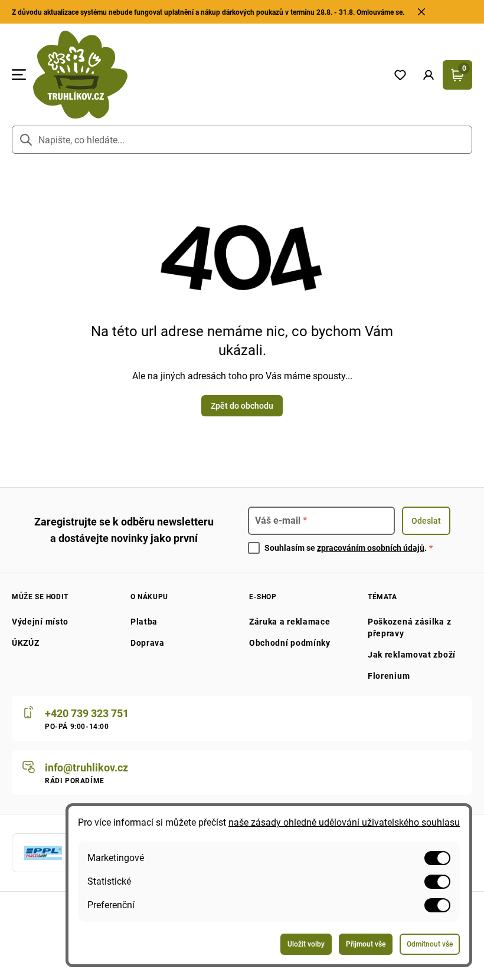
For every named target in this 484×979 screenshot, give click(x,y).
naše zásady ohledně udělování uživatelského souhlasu (344, 822)
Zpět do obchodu (242, 405)
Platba (144, 621)
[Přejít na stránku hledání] (26, 140)
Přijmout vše (365, 944)
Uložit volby (306, 944)
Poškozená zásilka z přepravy (409, 627)
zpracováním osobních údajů (370, 548)
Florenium (389, 676)
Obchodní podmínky (290, 643)
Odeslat (426, 520)
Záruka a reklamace (290, 621)
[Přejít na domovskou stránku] (206, 75)
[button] (428, 75)
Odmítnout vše (430, 944)
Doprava (147, 643)
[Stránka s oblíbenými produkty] (400, 75)
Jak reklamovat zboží (412, 654)
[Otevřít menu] (19, 75)
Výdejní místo (40, 621)
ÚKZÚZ (26, 643)
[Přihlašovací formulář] (428, 75)
